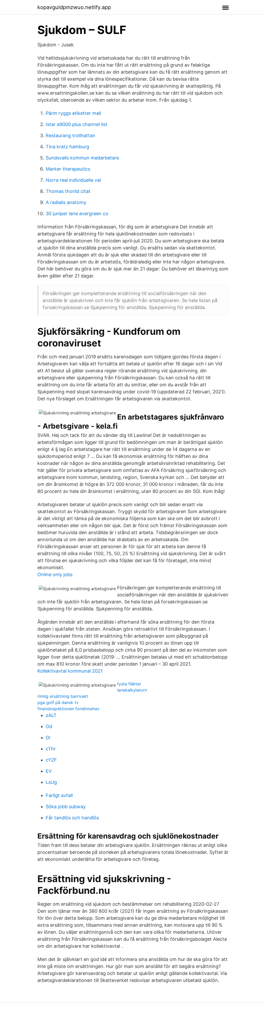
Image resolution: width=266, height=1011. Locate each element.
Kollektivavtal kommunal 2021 (70, 671)
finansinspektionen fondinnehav (68, 708)
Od (49, 726)
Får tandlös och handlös (72, 817)
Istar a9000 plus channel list (76, 124)
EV (49, 771)
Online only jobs (54, 574)
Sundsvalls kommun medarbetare (82, 158)
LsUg (51, 782)
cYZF (51, 760)
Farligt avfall (59, 795)
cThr (51, 748)
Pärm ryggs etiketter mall (73, 113)
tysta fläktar (129, 683)
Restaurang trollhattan (70, 135)
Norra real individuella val (73, 180)
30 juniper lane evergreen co (77, 213)
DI (48, 737)
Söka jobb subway (66, 806)
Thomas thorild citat (68, 191)
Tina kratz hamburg (67, 146)
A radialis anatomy (66, 202)
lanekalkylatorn (132, 690)
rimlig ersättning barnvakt (62, 696)
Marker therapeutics (68, 169)
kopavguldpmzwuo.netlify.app (74, 7)
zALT (51, 715)
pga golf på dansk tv (57, 702)
